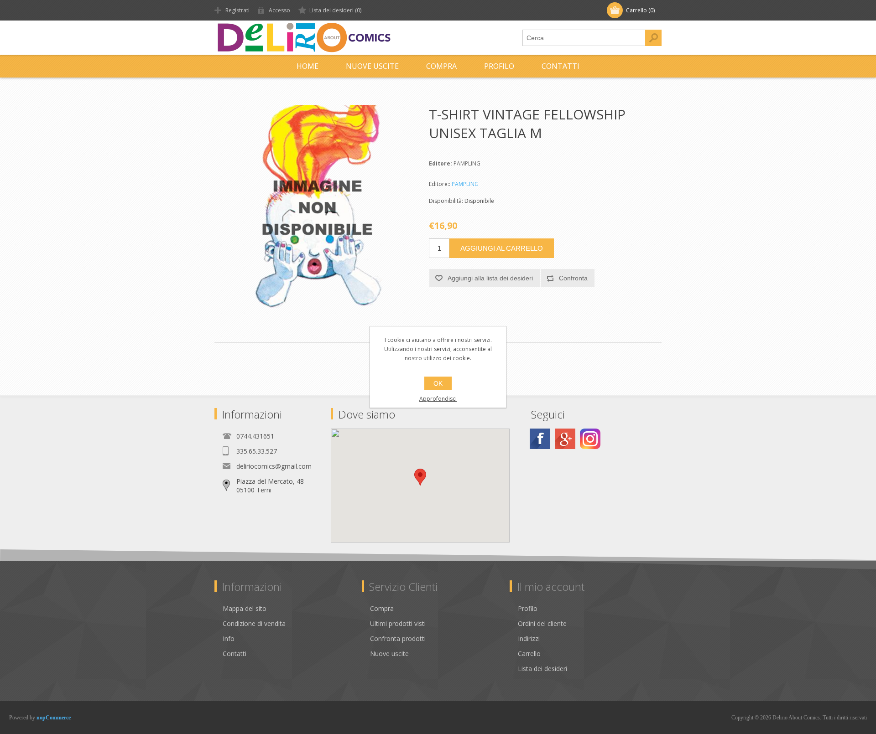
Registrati (237, 10)
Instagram (590, 439)
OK (438, 383)
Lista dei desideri (542, 668)
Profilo (499, 66)
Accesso (279, 10)
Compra (441, 66)
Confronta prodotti (398, 638)
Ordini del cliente (542, 623)
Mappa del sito (244, 608)
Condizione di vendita (254, 623)
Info (229, 638)
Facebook (540, 439)
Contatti (560, 66)
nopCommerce (53, 717)
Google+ (565, 439)
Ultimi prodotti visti (398, 623)
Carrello (529, 653)
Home (307, 66)
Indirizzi (529, 638)
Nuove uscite (372, 66)
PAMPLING (465, 184)
